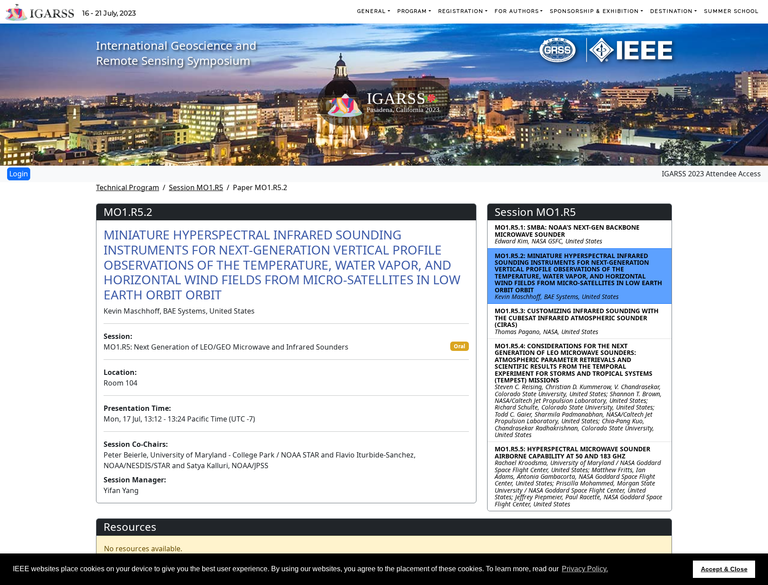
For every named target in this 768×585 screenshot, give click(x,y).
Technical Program (127, 187)
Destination (671, 11)
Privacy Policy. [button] (585, 569)
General (371, 11)
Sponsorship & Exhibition (594, 11)
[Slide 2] (376, 153)
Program (412, 11)
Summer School (731, 11)
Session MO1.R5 (196, 187)
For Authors (517, 11)
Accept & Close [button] (724, 569)
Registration (461, 11)
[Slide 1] (360, 153)
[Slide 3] (392, 153)
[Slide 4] (408, 153)
